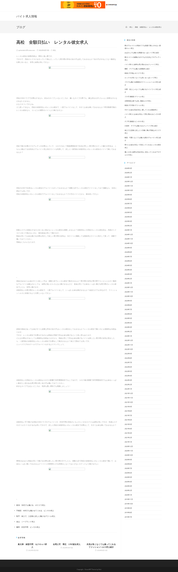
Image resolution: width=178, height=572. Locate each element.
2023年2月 (128, 331)
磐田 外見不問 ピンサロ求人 (28, 527)
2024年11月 (129, 239)
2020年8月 (128, 464)
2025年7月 (128, 203)
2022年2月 (128, 384)
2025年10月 (129, 190)
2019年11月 (129, 499)
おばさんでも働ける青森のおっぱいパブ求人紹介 (142, 53)
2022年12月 (129, 340)
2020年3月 (128, 486)
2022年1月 (128, 389)
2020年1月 (128, 495)
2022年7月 (128, 362)
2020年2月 (128, 490)
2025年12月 (129, 181)
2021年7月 (128, 415)
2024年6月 (128, 261)
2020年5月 (128, 477)
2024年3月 (128, 274)
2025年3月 (128, 221)
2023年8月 (128, 305)
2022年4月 (128, 376)
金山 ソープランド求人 (25, 521)
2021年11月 (129, 398)
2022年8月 (128, 358)
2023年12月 (129, 287)
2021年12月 (129, 393)
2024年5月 (128, 265)
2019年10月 (129, 504)
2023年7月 (128, 309)
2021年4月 (128, 429)
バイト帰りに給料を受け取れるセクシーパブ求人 (142, 64)
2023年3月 (128, 327)
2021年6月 (128, 420)
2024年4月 (128, 270)
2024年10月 (129, 243)
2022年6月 (128, 367)
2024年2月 (128, 279)
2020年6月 (128, 473)
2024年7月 (128, 256)
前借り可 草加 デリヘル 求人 (135, 105)
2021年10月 (129, 402)
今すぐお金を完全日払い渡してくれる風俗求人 (141, 110)
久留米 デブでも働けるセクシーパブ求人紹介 (141, 126)
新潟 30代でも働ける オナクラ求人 (30, 505)
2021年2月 (128, 437)
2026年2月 (128, 173)
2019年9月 (128, 508)
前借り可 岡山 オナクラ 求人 (135, 73)
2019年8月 (128, 512)
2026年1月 (128, 177)
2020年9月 (128, 459)
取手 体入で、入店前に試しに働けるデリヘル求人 (35, 516)
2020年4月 (128, 482)
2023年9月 (128, 301)
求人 (54, 50)
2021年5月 (128, 424)
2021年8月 (128, 411)
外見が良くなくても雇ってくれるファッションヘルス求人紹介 (101, 545)
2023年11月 (129, 292)
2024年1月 (128, 283)
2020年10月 (129, 455)
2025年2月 (128, 226)
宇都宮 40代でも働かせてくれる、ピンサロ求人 (35, 510)
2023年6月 (128, 314)
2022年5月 (128, 371)
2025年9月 (128, 195)
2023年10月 (129, 296)
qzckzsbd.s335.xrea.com (26, 50)
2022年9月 (128, 353)
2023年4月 (128, 323)
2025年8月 (128, 199)
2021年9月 (128, 406)
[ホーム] (126, 27)
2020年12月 (129, 446)
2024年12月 (129, 234)
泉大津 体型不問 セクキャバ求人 (32, 545)
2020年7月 (128, 468)
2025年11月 (129, 186)
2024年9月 (128, 248)
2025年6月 (128, 208)
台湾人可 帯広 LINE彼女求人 (67, 544)
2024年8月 (128, 252)
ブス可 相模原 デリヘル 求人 (135, 96)
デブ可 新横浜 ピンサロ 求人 (135, 121)
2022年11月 (129, 345)
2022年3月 (128, 380)
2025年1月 (128, 230)
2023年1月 (128, 336)
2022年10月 (129, 349)
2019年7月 (128, 517)
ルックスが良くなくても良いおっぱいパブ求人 (141, 78)
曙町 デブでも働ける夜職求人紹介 (137, 69)
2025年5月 (128, 212)
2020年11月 (129, 451)
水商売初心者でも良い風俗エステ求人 (138, 101)
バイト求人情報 (26, 16)
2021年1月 (128, 442)
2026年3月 (128, 168)
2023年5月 (128, 318)
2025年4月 (128, 217)
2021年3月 (128, 433)
